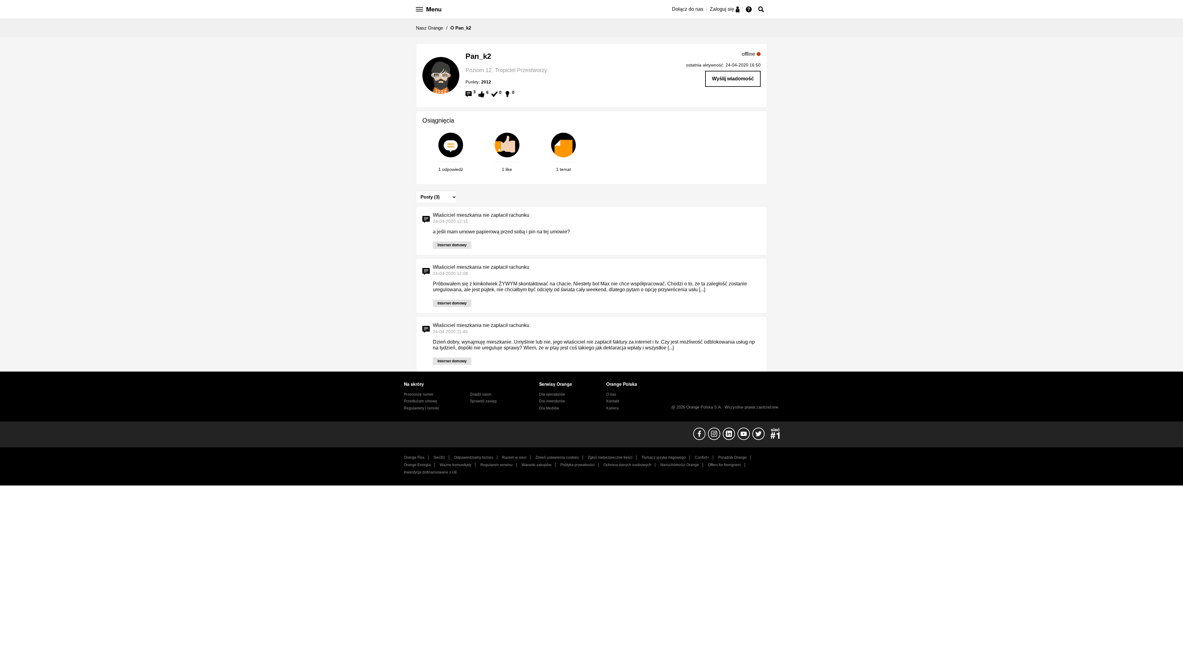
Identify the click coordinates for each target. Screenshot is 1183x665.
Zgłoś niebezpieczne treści (610, 457)
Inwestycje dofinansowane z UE (430, 472)
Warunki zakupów (536, 465)
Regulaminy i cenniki (421, 408)
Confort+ (702, 457)
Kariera (612, 408)
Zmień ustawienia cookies (557, 457)
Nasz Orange (429, 27)
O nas (611, 394)
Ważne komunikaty (455, 465)
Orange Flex (414, 457)
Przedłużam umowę (420, 401)
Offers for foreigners (724, 465)
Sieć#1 (439, 457)
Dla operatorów (552, 394)
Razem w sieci (514, 457)
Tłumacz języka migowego (663, 457)
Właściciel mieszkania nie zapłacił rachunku (481, 215)
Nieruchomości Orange (679, 465)
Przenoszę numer (418, 394)
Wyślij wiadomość (733, 78)
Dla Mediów (549, 408)
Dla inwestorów (552, 401)
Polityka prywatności (577, 465)
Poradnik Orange (732, 457)
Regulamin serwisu (496, 465)
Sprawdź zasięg (483, 401)
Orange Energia (417, 465)
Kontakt (612, 401)
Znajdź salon (480, 394)
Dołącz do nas (687, 9)
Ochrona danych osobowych (627, 465)
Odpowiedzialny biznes (473, 457)
